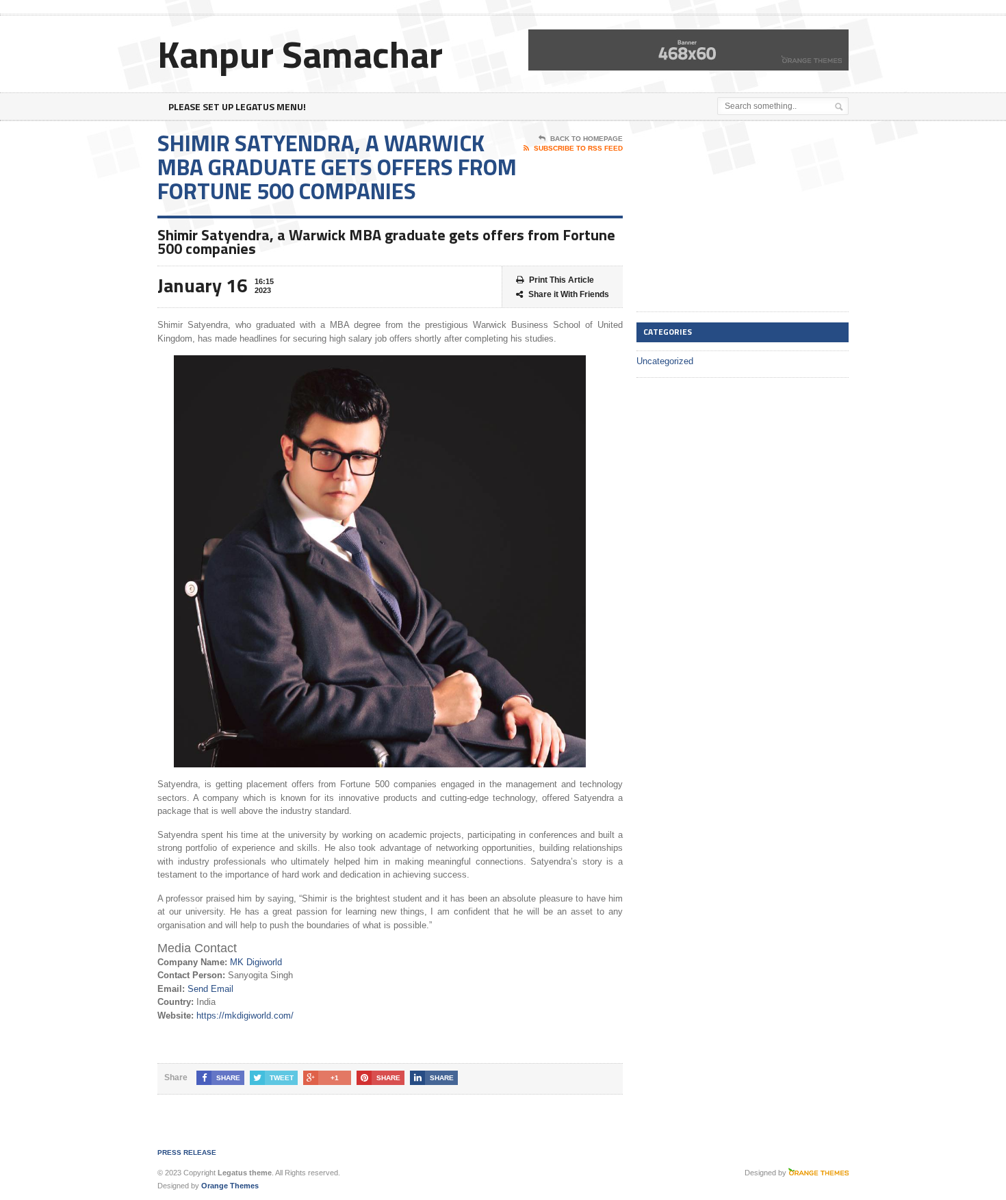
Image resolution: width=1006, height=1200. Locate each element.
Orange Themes (230, 1186)
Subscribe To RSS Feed (578, 148)
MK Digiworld (256, 962)
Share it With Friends (568, 294)
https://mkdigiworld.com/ (245, 1015)
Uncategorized (664, 361)
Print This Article (561, 280)
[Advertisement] (739, 217)
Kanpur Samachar (300, 53)
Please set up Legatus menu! (237, 106)
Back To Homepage (586, 138)
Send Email (210, 989)
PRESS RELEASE (186, 1152)
